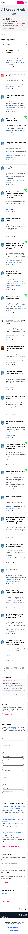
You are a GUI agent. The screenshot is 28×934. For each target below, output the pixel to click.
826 (5, 670)
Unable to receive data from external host (14, 497)
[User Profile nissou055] (2, 592)
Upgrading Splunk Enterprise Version (14, 167)
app (4, 752)
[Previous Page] (1, 669)
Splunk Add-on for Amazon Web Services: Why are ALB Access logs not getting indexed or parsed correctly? (15, 246)
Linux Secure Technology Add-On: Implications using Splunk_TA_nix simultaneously (15, 446)
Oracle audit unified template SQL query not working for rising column (15, 321)
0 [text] (8, 67)
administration (6, 745)
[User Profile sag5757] (2, 52)
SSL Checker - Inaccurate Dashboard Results (13, 119)
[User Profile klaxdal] (2, 193)
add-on (5, 742)
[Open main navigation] (26, 2)
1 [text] (8, 135)
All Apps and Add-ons (21, 232)
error (4, 777)
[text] (7, 67)
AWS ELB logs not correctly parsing (13, 219)
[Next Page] (26, 669)
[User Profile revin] (2, 472)
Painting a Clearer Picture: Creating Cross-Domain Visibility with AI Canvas (14, 807)
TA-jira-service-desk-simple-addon (14, 422)
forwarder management (9, 791)
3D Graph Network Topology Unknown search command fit (14, 591)
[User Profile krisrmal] (2, 220)
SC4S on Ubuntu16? (12, 569)
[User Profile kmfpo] (2, 273)
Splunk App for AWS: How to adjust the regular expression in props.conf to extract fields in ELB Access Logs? (15, 194)
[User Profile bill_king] (2, 120)
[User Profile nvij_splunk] (2, 497)
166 (19, 668)
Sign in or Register (18, 25)
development (6, 770)
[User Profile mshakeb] (2, 75)
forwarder (5, 788)
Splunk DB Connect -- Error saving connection (15, 51)
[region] (14, 926)
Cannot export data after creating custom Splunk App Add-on (15, 472)
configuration (6, 756)
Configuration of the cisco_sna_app (11, 867)
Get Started (7, 714)
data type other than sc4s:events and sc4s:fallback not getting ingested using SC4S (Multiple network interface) (15, 520)
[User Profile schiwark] (2, 168)
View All (5, 882)
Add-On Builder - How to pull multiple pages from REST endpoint (14, 273)
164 (11, 668)
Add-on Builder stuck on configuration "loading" (13, 297)
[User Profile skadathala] (2, 422)
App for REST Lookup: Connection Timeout (15, 397)
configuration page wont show (9, 863)
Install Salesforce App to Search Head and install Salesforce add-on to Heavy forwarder (15, 642)
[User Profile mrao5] (2, 615)
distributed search (7, 774)
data (4, 763)
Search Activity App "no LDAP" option (15, 96)
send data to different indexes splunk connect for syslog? (14, 545)
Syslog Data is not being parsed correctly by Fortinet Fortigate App (15, 348)
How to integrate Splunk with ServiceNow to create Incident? (15, 372)
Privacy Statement (13, 927)
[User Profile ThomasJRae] (2, 397)
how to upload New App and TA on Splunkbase (15, 75)
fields (4, 784)
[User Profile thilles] (2, 446)
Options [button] (3, 35)
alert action (6, 749)
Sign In (20, 2)
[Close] (25, 920)
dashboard (6, 759)
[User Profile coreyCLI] (2, 97)
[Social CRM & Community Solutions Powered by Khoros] (22, 908)
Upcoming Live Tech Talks (16, 727)
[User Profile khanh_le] (2, 642)
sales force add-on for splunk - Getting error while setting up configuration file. (14, 615)
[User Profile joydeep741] (2, 143)
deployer (5, 766)
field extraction (7, 781)
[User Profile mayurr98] (2, 321)
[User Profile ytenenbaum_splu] (2, 244)
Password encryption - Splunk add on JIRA (16, 143)
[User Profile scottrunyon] (2, 348)
